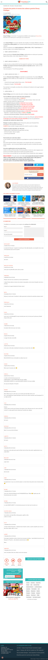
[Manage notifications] (2, 658)
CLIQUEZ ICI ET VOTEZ (24, 58)
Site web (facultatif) (8, 234)
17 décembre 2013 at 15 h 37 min (10, 550)
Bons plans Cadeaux (18, 5)
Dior (31, 584)
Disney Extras (39, 36)
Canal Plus (38, 582)
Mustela (28, 591)
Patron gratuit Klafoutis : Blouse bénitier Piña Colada (38, 203)
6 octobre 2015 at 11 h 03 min (9, 245)
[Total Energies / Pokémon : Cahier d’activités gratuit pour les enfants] (23, 201)
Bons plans (12, 5)
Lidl (38, 589)
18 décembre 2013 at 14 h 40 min (10, 404)
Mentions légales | (33, 658)
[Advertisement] (33, 24)
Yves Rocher (28, 597)
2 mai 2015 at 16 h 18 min (8, 267)
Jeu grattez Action (5, 653)
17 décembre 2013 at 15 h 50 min (10, 524)
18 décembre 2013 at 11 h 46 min (10, 438)
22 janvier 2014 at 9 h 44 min (9, 335)
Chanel (27, 584)
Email (5, 230)
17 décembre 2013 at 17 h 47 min (10, 479)
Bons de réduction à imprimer (7, 649)
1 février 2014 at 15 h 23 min (9, 325)
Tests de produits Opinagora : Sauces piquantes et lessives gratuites (30, 652)
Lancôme (28, 589)
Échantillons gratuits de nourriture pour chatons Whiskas (28, 655)
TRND (38, 595)
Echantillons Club (6, 5)
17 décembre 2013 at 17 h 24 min (10, 491)
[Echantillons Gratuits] (24, 3)
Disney (4, 36)
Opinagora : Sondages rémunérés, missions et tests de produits (10, 204)
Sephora (28, 595)
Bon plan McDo (4, 650)
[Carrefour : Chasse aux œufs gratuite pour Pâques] (38, 213)
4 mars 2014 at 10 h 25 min (9, 314)
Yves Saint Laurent (36, 597)
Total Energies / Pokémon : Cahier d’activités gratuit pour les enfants (24, 204)
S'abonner (40, 174)
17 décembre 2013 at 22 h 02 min (10, 469)
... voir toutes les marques (31, 599)
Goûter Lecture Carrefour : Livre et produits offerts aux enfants (24, 216)
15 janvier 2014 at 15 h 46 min (9, 365)
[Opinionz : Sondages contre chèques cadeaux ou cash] (9, 213)
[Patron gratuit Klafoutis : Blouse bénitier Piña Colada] (38, 201)
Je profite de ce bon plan (34, 168)
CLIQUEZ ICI (22, 98)
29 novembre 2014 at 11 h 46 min (10, 294)
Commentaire (27, 226)
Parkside (33, 593)
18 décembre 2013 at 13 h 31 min (10, 427)
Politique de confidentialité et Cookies (42, 658)
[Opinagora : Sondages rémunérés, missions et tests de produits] (9, 201)
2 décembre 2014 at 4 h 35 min (9, 277)
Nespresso (33, 591)
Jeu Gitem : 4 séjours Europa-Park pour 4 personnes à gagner (29, 647)
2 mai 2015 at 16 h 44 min (8, 257)
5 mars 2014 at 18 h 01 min (9, 304)
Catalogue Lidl (4, 647)
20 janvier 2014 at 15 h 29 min (9, 345)
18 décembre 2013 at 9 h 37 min (9, 459)
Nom (5, 226)
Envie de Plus (36, 584)
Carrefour (33, 582)
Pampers (28, 593)
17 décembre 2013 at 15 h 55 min (10, 512)
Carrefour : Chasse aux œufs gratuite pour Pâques (38, 215)
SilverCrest (33, 595)
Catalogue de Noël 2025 (6, 652)
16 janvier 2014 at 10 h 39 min (9, 355)
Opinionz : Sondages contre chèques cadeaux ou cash (10, 215)
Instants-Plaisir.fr (29, 586)
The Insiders (34, 589)
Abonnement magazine (13, 598)
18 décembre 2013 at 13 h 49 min (10, 418)
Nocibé (38, 591)
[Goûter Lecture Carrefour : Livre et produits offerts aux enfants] (23, 213)
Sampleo (38, 593)
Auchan (27, 582)
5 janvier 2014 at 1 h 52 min (9, 375)
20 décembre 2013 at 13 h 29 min (10, 391)
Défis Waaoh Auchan (5, 648)
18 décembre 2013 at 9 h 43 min (9, 448)
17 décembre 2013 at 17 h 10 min (10, 502)
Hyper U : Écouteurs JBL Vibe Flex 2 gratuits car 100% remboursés (30, 650)
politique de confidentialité (30, 224)
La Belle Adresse (38, 586)
